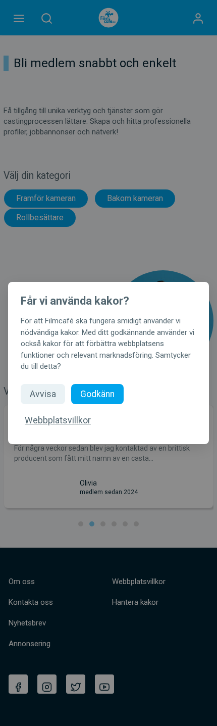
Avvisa (43, 394)
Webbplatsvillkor (58, 420)
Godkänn (97, 394)
